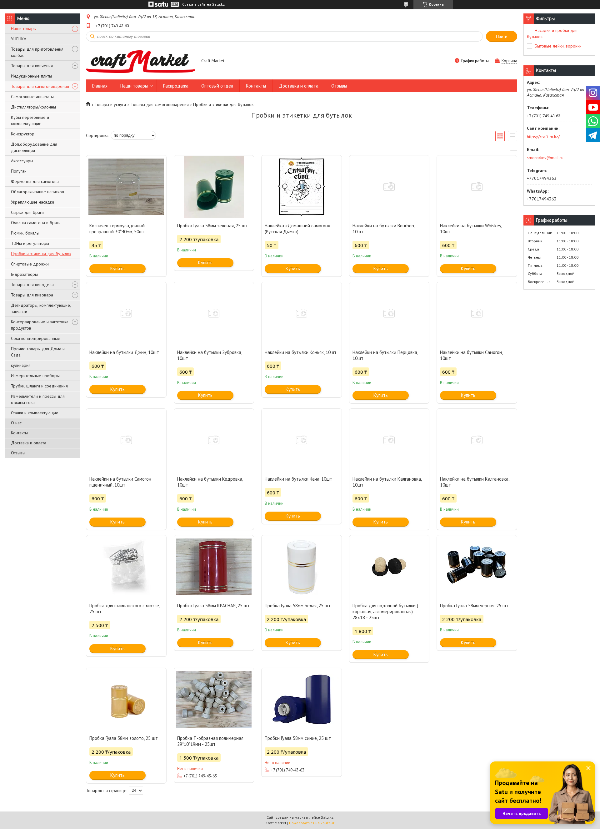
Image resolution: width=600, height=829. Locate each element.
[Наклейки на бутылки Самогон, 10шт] (477, 313)
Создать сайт (193, 4)
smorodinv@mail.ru (545, 157)
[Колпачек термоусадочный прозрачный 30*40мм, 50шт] (126, 186)
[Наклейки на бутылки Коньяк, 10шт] (302, 313)
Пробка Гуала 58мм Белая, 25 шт (298, 606)
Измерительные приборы (35, 375)
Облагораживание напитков (37, 192)
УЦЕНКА (18, 39)
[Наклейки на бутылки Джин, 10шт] (126, 313)
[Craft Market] (140, 61)
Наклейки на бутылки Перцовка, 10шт (385, 355)
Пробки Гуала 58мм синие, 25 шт (298, 738)
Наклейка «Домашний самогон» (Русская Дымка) (297, 229)
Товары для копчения (32, 65)
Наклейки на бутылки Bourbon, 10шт (383, 229)
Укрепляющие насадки (32, 202)
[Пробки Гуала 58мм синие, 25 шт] (302, 699)
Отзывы (18, 453)
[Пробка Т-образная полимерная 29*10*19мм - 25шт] (214, 699)
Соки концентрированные (35, 338)
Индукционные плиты (31, 76)
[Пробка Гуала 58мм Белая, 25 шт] (302, 566)
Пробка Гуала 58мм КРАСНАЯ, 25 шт (213, 606)
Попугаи (19, 171)
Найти (501, 36)
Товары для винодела (32, 284)
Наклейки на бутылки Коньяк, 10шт (301, 352)
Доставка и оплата (28, 443)
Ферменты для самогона (35, 181)
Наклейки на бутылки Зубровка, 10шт (209, 355)
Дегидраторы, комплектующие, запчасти (41, 308)
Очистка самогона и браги (36, 222)
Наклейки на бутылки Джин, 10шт (124, 352)
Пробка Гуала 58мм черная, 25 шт (474, 606)
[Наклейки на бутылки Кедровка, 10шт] (214, 440)
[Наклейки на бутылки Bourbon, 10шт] (389, 186)
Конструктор (22, 134)
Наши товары (24, 28)
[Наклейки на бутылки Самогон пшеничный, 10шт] (126, 440)
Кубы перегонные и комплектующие (30, 120)
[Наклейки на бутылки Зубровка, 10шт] (214, 313)
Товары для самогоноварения (40, 86)
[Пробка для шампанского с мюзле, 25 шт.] (126, 566)
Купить (117, 268)
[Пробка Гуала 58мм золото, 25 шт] (126, 699)
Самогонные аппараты (32, 96)
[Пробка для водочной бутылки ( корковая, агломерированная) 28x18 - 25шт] (389, 566)
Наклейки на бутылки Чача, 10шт (298, 479)
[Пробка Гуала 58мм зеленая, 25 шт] (214, 186)
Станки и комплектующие (34, 413)
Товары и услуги (110, 104)
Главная (100, 85)
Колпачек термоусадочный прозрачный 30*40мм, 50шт (117, 229)
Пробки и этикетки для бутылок (41, 253)
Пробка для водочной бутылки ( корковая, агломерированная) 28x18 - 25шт (385, 611)
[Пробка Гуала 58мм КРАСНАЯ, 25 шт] (214, 566)
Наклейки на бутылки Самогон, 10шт (471, 355)
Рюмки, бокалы (25, 233)
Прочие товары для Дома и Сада (38, 352)
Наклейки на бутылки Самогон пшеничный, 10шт (120, 482)
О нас (16, 423)
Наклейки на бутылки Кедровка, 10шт (210, 482)
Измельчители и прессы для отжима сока (38, 399)
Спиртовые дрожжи (30, 264)
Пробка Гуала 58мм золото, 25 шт (123, 738)
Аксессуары (22, 161)
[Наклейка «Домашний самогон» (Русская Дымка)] (302, 186)
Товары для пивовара (32, 295)
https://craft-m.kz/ (543, 136)
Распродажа (175, 85)
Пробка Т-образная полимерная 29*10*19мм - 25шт (210, 741)
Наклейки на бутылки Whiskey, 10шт (471, 229)
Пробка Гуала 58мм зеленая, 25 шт (212, 226)
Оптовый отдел (217, 85)
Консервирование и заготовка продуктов (39, 325)
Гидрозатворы (24, 274)
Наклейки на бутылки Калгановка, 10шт (387, 482)
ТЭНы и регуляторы (30, 243)
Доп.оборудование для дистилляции (34, 147)
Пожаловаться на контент (311, 823)
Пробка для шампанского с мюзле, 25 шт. (124, 608)
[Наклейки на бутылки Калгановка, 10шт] (389, 440)
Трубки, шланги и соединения (39, 386)
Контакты (19, 433)
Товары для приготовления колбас (37, 52)
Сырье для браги (27, 212)
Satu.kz (327, 817)
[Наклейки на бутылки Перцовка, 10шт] (389, 313)
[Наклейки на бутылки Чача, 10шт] (302, 440)
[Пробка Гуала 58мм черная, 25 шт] (477, 566)
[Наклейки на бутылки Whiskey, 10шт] (477, 186)
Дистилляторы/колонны (33, 107)
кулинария (21, 365)
